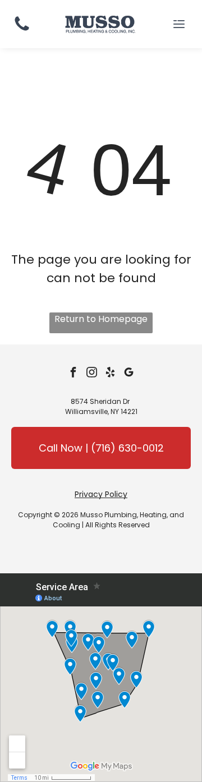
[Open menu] (179, 24)
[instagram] (92, 374)
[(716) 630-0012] (22, 30)
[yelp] (110, 374)
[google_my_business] (129, 374)
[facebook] (73, 374)
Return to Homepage (101, 318)
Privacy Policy (101, 494)
